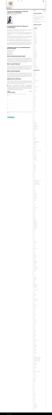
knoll (34, 234)
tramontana (34, 349)
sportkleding (34, 335)
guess (34, 185)
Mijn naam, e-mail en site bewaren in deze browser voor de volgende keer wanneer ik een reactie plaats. (19, 112)
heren (34, 192)
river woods (34, 314)
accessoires (34, 79)
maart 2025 (34, 49)
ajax (33, 84)
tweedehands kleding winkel (36, 358)
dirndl (34, 136)
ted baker (34, 344)
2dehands (34, 76)
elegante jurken (9, 86)
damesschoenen (35, 129)
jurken (34, 214)
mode (34, 265)
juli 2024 (34, 58)
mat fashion (34, 257)
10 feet (34, 72)
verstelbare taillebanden (19, 89)
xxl (33, 387)
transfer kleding (35, 352)
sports (34, 336)
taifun (34, 343)
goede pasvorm (25, 86)
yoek (34, 392)
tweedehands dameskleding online (37, 357)
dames (34, 121)
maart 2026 (34, 35)
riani (33, 313)
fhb (33, 162)
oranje (34, 293)
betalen (34, 98)
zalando (34, 394)
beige (34, 93)
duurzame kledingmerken (36, 142)
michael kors (34, 263)
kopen (34, 236)
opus (34, 292)
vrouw (34, 373)
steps (34, 337)
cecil (33, 112)
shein (34, 327)
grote (34, 178)
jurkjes (34, 215)
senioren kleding (35, 321)
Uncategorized (35, 364)
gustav (34, 186)
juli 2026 (34, 30)
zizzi (33, 401)
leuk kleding (34, 241)
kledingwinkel (35, 227)
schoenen (34, 320)
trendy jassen (14, 89)
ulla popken (34, 363)
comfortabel (10, 85)
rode (34, 315)
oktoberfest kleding (35, 285)
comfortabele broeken (16, 85)
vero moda (34, 366)
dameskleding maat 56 (28, 85)
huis (33, 201)
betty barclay (34, 99)
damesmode (34, 127)
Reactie (8, 95)
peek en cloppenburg (36, 299)
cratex (34, 119)
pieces (34, 301)
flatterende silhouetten (15, 86)
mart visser (34, 256)
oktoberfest (34, 284)
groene (34, 177)
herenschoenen (35, 198)
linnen (34, 244)
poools (34, 306)
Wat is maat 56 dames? (10, 53)
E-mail (8, 104)
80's (33, 77)
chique (34, 114)
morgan (34, 270)
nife (33, 272)
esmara (34, 148)
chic (33, 113)
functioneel (20, 86)
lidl (33, 243)
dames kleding (35, 122)
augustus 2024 (35, 57)
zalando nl (34, 395)
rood (34, 316)
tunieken (34, 356)
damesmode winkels (35, 128)
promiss (34, 308)
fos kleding (34, 165)
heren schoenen (35, 194)
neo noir (34, 271)
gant (33, 171)
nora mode (34, 279)
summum (34, 342)
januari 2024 (34, 65)
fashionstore (34, 158)
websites (34, 379)
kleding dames (35, 220)
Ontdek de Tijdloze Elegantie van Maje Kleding (38, 16)
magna (34, 249)
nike (33, 273)
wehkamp (34, 380)
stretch (11, 89)
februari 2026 (34, 36)
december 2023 (35, 66)
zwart (34, 409)
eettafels (34, 143)
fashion (34, 155)
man (33, 251)
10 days (34, 71)
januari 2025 (34, 51)
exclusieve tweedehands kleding (37, 150)
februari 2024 (35, 64)
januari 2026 (34, 37)
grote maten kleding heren (36, 184)
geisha (34, 172)
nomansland (34, 278)
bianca (34, 100)
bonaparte (34, 105)
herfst (34, 199)
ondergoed (34, 287)
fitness (34, 164)
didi (33, 135)
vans (33, 365)
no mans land (35, 277)
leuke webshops (35, 242)
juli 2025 (34, 44)
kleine (34, 229)
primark (34, 307)
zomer (34, 402)
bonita (34, 106)
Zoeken (34, 10)
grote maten (34, 179)
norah (34, 280)
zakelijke (34, 393)
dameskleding (22, 85)
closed (34, 115)
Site (7, 107)
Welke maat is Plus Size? (10, 54)
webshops (34, 378)
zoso (33, 408)
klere (34, 230)
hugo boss (34, 200)
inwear (34, 205)
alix (33, 85)
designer (34, 134)
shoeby (34, 328)
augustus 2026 (35, 29)
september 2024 (35, 56)
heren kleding (35, 193)
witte (34, 385)
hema (34, 191)
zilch (33, 400)
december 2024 (35, 52)
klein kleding (34, 228)
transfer (34, 351)
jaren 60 (34, 208)
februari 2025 (34, 50)
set (33, 322)
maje (34, 250)
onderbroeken (35, 286)
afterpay (34, 83)
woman (34, 386)
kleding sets (34, 222)
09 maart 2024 (9, 14)
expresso (34, 151)
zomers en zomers (35, 406)
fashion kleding (35, 156)
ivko (33, 206)
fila (33, 163)
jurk (33, 213)
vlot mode (34, 372)
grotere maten (29, 86)
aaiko (34, 78)
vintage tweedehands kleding (36, 371)
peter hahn (34, 300)
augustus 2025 (35, 43)
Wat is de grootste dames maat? (11, 50)
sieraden (34, 330)
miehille (13, 14)
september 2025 (35, 42)
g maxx (34, 170)
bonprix (34, 107)
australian (34, 91)
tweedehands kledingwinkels (36, 359)
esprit (34, 149)
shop (34, 329)
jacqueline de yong (35, 207)
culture (34, 120)
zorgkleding (34, 407)
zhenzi (34, 399)
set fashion (34, 323)
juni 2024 (34, 59)
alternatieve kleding (35, 86)
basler (34, 92)
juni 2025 (34, 45)
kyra (33, 237)
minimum (34, 264)
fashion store (34, 157)
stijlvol (8, 89)
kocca (34, 235)
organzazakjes (35, 294)
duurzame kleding (35, 141)
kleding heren (35, 221)
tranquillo (34, 350)
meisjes (34, 258)
